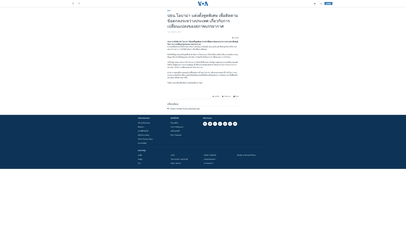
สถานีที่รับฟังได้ (143, 131)
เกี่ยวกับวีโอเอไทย (144, 123)
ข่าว (168, 10)
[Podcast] (230, 124)
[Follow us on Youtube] (210, 124)
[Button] (235, 37)
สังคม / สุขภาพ (176, 163)
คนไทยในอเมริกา (210, 159)
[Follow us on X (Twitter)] (215, 124)
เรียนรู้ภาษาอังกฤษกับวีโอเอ (246, 155)
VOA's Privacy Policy (145, 139)
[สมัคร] (235, 124)
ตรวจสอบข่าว (208, 163)
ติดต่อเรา (141, 127)
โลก (139, 163)
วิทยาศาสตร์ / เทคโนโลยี (179, 159)
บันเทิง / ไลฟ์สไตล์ (210, 155)
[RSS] (225, 124)
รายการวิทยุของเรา (177, 127)
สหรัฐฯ (140, 159)
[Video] (315, 3)
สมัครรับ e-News (143, 135)
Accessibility (142, 143)
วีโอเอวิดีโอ (174, 123)
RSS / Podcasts (176, 135)
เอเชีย (140, 155)
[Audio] (321, 3)
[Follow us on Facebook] (205, 124)
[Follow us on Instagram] (220, 124)
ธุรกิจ (173, 155)
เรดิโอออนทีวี (175, 131)
